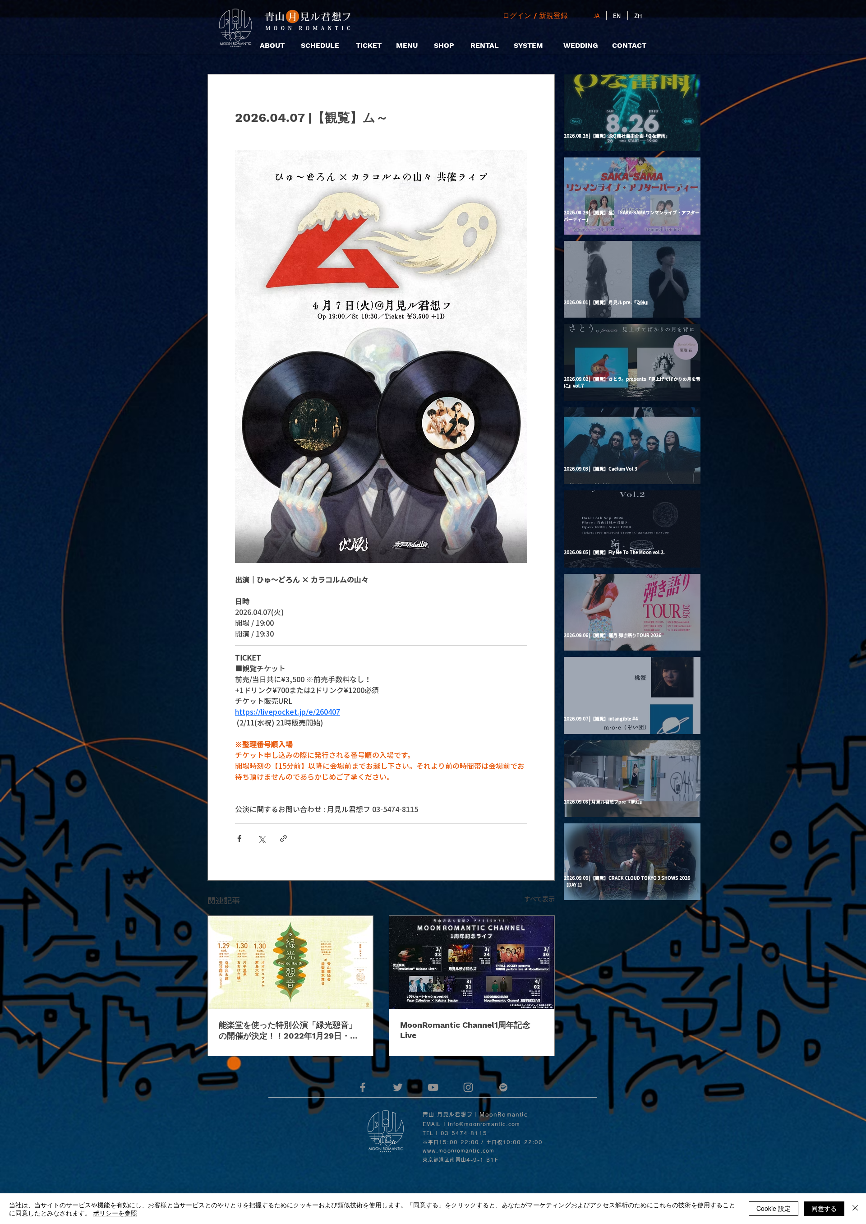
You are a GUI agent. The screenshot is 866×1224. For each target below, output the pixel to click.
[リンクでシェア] (283, 838)
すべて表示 (539, 898)
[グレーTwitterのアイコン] (398, 1087)
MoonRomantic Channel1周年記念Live (465, 1030)
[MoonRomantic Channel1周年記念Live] (471, 962)
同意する (824, 1208)
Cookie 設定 (773, 1208)
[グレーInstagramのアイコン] (468, 1087)
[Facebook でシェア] (239, 838)
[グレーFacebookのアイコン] (362, 1087)
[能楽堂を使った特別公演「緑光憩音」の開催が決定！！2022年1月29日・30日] (290, 962)
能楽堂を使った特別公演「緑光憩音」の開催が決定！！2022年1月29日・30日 (289, 1030)
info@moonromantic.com (484, 1124)
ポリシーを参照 (115, 1212)
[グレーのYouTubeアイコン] (433, 1087)
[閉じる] (855, 1209)
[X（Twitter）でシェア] (261, 838)
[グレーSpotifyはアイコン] (503, 1087)
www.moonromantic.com (458, 1150)
